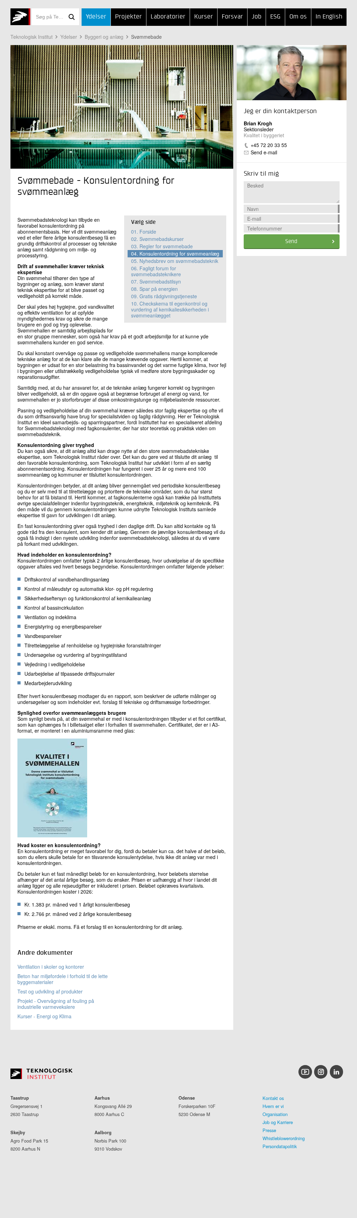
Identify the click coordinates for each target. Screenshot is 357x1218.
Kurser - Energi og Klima (44, 1016)
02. (157, 238)
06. (156, 271)
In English (329, 17)
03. (162, 246)
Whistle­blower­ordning (284, 1138)
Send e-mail (264, 152)
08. (154, 288)
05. (174, 260)
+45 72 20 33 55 (269, 144)
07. (156, 281)
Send (291, 241)
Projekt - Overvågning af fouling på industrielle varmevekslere (55, 1003)
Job (256, 17)
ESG (275, 17)
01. (143, 231)
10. (170, 309)
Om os (298, 17)
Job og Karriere (278, 1122)
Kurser (203, 17)
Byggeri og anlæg (104, 36)
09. (164, 296)
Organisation (275, 1114)
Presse (269, 1130)
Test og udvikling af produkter (50, 991)
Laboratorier (168, 17)
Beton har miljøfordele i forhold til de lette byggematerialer (62, 979)
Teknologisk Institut (31, 36)
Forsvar (232, 17)
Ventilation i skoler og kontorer (50, 966)
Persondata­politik (280, 1146)
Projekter (128, 17)
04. (175, 253)
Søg (71, 16)
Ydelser (96, 17)
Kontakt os (273, 1098)
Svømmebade (146, 36)
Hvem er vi (273, 1106)
